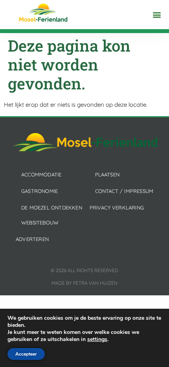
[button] (156, 14)
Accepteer (26, 354)
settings (97, 339)
